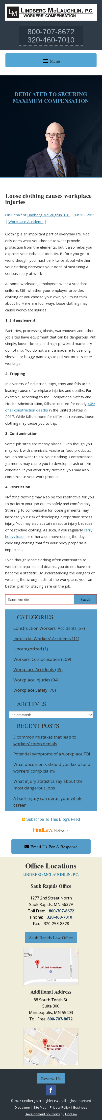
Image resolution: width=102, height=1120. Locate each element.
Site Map (40, 1107)
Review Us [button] (51, 1079)
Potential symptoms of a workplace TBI (51, 754)
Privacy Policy (60, 1107)
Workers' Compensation (36, 659)
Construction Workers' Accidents (44, 628)
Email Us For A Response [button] (53, 847)
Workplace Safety (30, 690)
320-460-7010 (51, 40)
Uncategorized (27, 649)
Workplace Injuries (31, 680)
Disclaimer (22, 1107)
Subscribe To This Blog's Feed (53, 819)
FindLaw (71, 1114)
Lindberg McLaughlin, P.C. (48, 214)
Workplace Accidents (26, 221)
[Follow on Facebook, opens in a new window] (51, 1090)
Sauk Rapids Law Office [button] (51, 937)
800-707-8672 (51, 32)
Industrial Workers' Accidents (42, 638)
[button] (51, 61)
